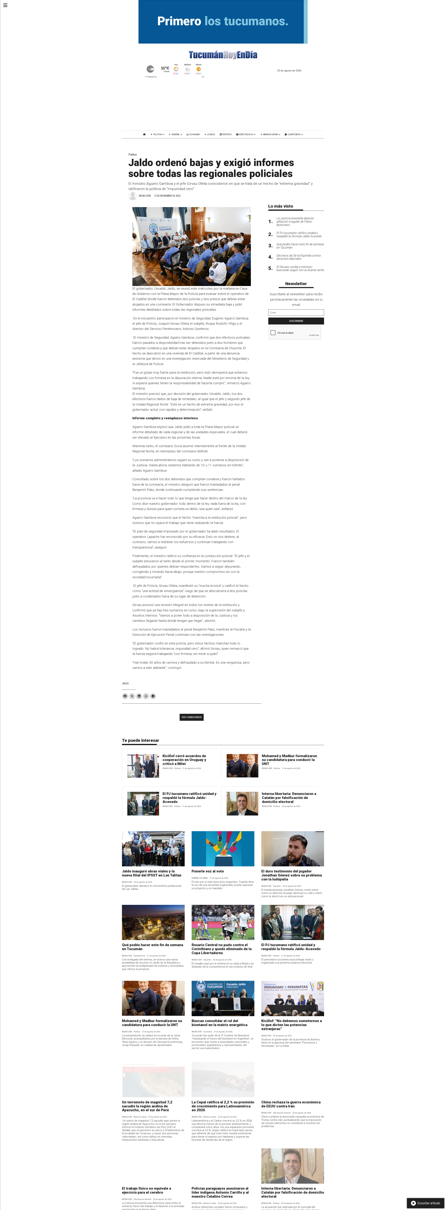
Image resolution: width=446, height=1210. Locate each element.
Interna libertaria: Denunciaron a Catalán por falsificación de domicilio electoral (289, 798)
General (175, 134)
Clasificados (294, 134)
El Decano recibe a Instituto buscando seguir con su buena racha (300, 268)
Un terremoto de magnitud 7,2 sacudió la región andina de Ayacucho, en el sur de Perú (147, 1106)
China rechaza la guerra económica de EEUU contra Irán (291, 1104)
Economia (194, 134)
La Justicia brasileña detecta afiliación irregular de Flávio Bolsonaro (295, 222)
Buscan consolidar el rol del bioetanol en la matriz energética (219, 1023)
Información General (282, 1113)
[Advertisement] (223, 104)
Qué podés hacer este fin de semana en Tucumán (152, 947)
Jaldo (125, 683)
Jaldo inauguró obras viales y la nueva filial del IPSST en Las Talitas (151, 873)
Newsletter (296, 283)
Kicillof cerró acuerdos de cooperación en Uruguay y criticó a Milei (184, 760)
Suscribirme (296, 321)
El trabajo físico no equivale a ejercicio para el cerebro (146, 1190)
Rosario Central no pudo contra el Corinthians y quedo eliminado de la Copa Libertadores (222, 949)
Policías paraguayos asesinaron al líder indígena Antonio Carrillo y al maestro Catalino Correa (220, 1192)
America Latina (270, 134)
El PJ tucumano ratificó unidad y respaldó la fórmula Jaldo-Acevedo (190, 798)
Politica (157, 134)
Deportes (227, 134)
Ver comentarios (192, 717)
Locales (210, 134)
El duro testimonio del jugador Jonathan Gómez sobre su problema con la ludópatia (291, 875)
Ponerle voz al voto (208, 871)
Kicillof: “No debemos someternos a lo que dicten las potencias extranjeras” (291, 1025)
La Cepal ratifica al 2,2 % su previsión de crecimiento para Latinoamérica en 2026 (223, 1106)
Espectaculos (246, 134)
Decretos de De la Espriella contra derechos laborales (298, 257)
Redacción (145, 195)
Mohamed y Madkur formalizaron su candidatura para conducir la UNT (289, 760)
